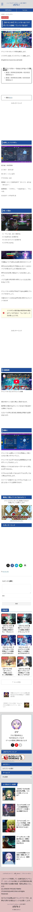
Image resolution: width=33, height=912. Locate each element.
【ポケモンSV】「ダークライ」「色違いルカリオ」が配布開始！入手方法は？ (8, 673)
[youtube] (16, 745)
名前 (3, 595)
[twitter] (8, 565)
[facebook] (12, 565)
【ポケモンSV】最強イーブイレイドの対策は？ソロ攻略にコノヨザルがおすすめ (24, 673)
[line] (20, 565)
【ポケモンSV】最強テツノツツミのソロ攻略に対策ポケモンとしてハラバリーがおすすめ (24, 630)
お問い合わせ (17, 873)
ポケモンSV (6, 571)
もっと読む (17, 682)
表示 (10, 97)
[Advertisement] (16, 122)
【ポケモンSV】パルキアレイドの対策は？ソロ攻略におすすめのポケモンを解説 (24, 651)
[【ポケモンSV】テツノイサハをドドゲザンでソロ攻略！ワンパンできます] (16, 565)
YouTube (24, 10)
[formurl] (20, 745)
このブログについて (7, 873)
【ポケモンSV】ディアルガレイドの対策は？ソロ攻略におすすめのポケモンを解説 (8, 651)
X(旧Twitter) (8, 10)
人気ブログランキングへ (16, 520)
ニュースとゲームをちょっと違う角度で (16, 904)
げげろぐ (16, 5)
